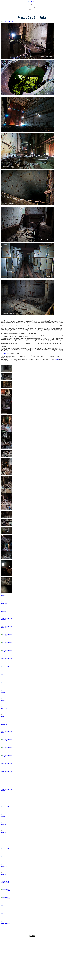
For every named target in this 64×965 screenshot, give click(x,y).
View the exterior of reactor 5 (32, 931)
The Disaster (32, 9)
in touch (18, 360)
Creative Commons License (45, 938)
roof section (56, 359)
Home (32, 4)
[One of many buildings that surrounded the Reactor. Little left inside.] (6, 923)
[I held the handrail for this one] (6, 740)
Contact (32, 10)
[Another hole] (6, 651)
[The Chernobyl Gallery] (32, 1)
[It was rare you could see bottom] (6, 874)
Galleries (32, 6)
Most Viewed (32, 7)
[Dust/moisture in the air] (6, 756)
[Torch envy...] (6, 808)
